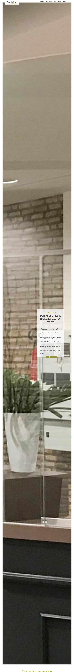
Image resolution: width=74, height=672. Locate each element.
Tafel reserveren (49, 1)
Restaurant (42, 1)
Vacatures (64, 1)
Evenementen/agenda (57, 1)
